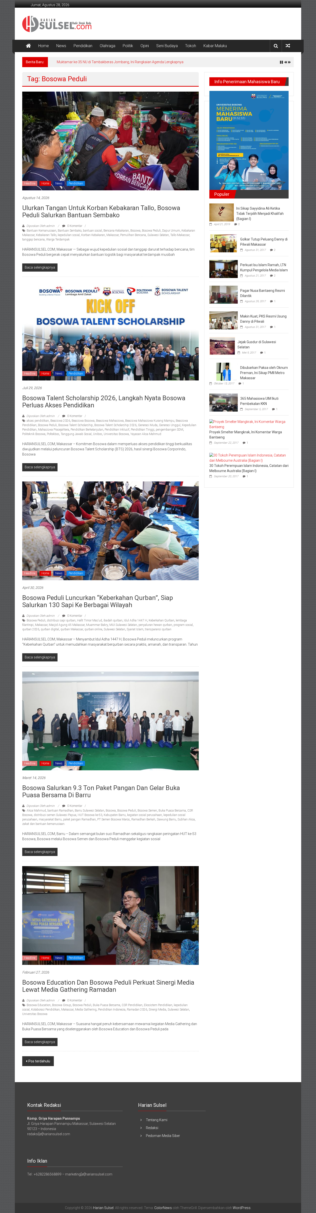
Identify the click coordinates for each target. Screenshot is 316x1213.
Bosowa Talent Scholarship (75, 425)
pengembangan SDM (169, 429)
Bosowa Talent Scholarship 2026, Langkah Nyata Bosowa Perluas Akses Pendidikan (103, 401)
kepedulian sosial (69, 235)
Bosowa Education (39, 1005)
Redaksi (152, 1128)
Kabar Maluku (215, 45)
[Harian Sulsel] (28, 46)
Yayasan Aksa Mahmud (145, 434)
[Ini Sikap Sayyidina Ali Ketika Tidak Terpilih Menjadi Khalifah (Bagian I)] (221, 212)
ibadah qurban (112, 620)
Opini (144, 45)
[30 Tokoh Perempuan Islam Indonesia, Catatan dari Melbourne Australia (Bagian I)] (247, 458)
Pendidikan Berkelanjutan (87, 429)
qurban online (93, 629)
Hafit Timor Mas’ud (89, 620)
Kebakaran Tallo (46, 235)
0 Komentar (74, 226)
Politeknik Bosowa (33, 434)
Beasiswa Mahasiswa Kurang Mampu (149, 420)
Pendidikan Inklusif (117, 429)
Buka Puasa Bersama (172, 810)
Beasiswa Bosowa (83, 420)
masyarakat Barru (50, 819)
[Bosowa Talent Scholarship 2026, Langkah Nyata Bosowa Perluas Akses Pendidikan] (110, 331)
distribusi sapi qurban (61, 620)
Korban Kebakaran (93, 235)
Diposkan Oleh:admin (40, 226)
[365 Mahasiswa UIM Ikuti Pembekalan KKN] (223, 402)
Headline (29, 183)
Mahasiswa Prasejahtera (53, 429)
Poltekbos (53, 434)
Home (43, 45)
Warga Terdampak (58, 239)
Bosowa (135, 230)
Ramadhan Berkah (143, 819)
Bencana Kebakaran (116, 230)
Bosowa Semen (147, 810)
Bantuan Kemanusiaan (41, 230)
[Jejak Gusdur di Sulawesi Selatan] (222, 346)
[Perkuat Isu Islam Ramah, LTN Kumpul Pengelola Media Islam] (223, 269)
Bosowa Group (61, 1005)
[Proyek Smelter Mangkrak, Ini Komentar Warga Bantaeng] (247, 424)
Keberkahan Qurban (161, 620)
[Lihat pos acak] (288, 45)
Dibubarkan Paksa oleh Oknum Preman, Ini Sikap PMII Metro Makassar (264, 373)
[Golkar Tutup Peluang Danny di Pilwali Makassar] (223, 243)
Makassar (112, 235)
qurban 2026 (30, 629)
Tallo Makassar (179, 235)
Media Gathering (86, 1009)
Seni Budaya (167, 45)
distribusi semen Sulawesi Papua (55, 815)
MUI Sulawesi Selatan (123, 625)
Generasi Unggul (169, 425)
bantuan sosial (92, 230)
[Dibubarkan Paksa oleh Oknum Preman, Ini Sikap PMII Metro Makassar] (223, 371)
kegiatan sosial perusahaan (144, 815)
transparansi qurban (158, 629)
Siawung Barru (166, 819)
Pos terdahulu (39, 1061)
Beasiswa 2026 (60, 420)
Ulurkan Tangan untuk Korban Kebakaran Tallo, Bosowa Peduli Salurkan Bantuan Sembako (101, 211)
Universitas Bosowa (116, 434)
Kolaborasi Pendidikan (45, 1009)
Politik (128, 45)
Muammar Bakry (97, 625)
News (61, 45)
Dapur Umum (171, 230)
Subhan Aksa (186, 819)
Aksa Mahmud (36, 810)
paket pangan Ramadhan (79, 819)
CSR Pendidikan (132, 1005)
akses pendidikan (38, 420)
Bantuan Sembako (69, 230)
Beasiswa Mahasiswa (110, 420)
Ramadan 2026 (137, 1009)
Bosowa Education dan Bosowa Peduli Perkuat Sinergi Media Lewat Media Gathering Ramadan (108, 986)
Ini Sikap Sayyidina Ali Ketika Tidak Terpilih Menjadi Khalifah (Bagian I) (260, 213)
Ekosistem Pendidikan (158, 1005)
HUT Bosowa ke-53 (90, 815)
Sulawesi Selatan (158, 235)
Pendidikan (83, 45)
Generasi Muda (148, 425)
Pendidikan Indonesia (111, 1009)
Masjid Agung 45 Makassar (67, 625)
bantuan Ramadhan (60, 810)
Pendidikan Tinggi (142, 429)
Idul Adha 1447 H (135, 620)
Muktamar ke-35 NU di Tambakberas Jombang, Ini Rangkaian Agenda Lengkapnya (120, 62)
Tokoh (190, 45)
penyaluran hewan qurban (155, 625)
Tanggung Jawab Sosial (76, 434)
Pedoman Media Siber (163, 1136)
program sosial (183, 625)
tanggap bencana (33, 239)
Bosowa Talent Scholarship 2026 (115, 425)
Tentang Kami (156, 1120)
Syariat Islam (135, 629)
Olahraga (107, 45)
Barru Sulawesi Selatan (89, 810)
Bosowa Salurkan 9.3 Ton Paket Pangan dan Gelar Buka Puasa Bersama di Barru (101, 791)
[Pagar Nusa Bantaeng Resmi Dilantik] (223, 294)
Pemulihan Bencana (133, 235)
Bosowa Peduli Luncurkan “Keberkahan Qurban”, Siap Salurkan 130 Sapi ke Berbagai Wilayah (97, 601)
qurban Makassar (71, 629)
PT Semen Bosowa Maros (113, 819)
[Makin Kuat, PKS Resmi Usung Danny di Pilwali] (223, 320)
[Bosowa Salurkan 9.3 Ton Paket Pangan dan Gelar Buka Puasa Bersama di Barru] (110, 721)
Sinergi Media (157, 1009)
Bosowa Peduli (151, 230)
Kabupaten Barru (115, 815)
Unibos (97, 434)
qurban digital (50, 629)
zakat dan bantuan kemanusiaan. (43, 824)
